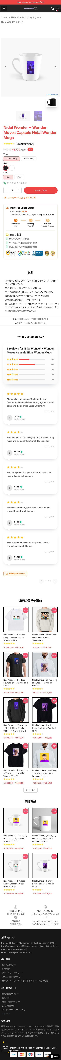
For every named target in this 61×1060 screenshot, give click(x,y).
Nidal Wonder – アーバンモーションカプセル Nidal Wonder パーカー (44, 773)
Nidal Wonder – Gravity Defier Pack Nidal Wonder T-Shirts (44, 728)
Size (5, 173)
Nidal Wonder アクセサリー (25, 17)
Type (5, 154)
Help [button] (56, 1056)
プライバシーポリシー (12, 973)
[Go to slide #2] (38, 116)
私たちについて (9, 965)
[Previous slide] (6, 67)
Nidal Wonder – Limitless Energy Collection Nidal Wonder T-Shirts (14, 638)
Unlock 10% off (5, 1047)
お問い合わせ (8, 1005)
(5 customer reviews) (25, 144)
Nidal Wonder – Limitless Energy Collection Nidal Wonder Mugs (14, 884)
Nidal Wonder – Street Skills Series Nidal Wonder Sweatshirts (44, 638)
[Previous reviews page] (41, 581)
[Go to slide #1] (23, 116)
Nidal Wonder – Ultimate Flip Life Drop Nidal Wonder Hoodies (44, 683)
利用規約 (6, 969)
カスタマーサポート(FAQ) (13, 1009)
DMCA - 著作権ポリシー (12, 977)
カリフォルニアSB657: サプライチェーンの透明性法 (25, 981)
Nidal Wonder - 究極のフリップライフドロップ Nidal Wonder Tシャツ (16, 773)
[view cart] (57, 8)
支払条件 (6, 998)
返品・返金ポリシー (11, 1001)
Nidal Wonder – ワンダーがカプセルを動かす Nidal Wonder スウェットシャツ (15, 728)
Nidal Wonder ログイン (12, 22)
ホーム (4, 17)
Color (5, 163)
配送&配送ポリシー (10, 994)
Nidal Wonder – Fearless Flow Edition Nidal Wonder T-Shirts (15, 683)
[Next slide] (55, 67)
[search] (52, 8)
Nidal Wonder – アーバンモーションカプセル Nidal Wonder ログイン (15, 838)
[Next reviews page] (55, 581)
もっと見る (30, 790)
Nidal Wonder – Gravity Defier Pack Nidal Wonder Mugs (43, 884)
